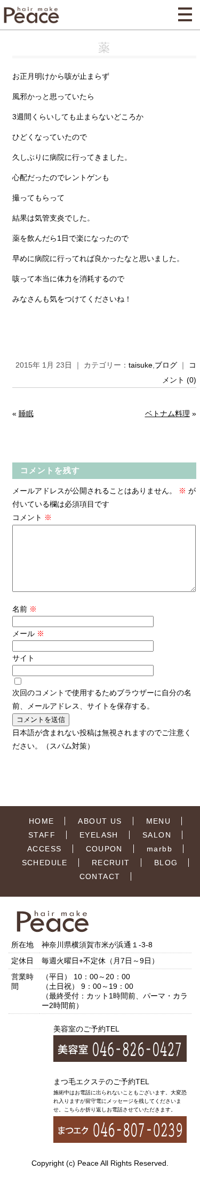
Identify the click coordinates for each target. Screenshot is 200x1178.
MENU (158, 821)
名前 (24, 609)
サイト (23, 658)
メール (28, 633)
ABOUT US (100, 821)
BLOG (166, 862)
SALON (156, 835)
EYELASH (98, 835)
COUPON (104, 848)
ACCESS (44, 848)
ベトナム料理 (167, 413)
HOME (41, 821)
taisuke (141, 365)
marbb (159, 848)
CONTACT (100, 876)
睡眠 (26, 413)
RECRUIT (111, 862)
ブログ (166, 365)
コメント (32, 517)
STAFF (41, 835)
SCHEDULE (45, 862)
